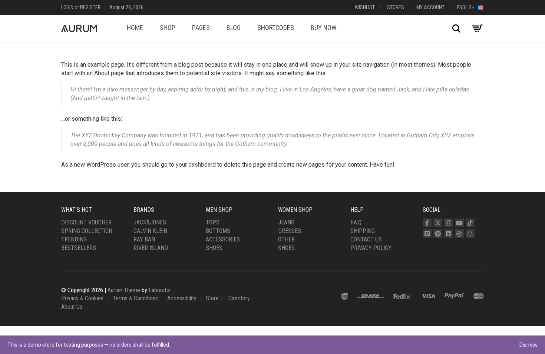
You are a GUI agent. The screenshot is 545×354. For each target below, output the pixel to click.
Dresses (289, 230)
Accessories (223, 239)
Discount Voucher (86, 222)
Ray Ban (144, 239)
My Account (430, 7)
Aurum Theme (124, 290)
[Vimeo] (427, 233)
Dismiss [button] (528, 345)
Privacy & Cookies (82, 298)
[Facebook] (427, 222)
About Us (71, 306)
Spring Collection (86, 230)
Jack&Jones (149, 222)
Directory (239, 298)
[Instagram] (448, 222)
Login (67, 7)
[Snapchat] (470, 233)
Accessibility (181, 298)
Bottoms (218, 230)
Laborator (160, 290)
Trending (74, 239)
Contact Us (366, 239)
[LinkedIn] (448, 233)
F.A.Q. (356, 222)
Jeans (286, 222)
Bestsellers (78, 247)
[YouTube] (459, 222)
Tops (212, 222)
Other (286, 239)
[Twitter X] (437, 222)
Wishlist (365, 7)
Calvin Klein (150, 230)
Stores (395, 7)
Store (212, 298)
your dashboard (196, 164)
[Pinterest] (437, 233)
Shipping (362, 230)
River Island (150, 247)
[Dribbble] (459, 233)
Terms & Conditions (135, 298)
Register (90, 7)
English (467, 7)
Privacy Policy (371, 247)
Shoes (214, 247)
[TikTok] (470, 222)
